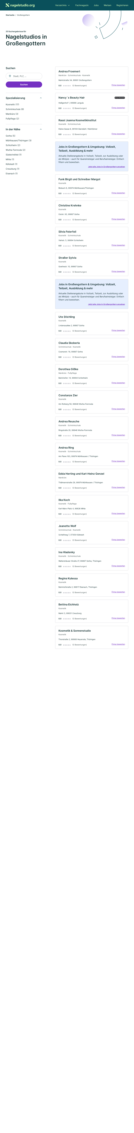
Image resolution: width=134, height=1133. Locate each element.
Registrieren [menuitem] (122, 5)
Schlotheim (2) (13, 145)
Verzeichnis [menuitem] (60, 5)
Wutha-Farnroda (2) (15, 150)
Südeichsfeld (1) (14, 154)
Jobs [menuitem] (96, 5)
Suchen (24, 84)
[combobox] (24, 76)
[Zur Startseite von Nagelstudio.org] (20, 5)
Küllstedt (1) (11, 164)
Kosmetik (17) (12, 104)
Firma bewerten (118, 85)
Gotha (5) (10, 135)
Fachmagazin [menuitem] (81, 5)
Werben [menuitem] (107, 5)
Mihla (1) (10, 159)
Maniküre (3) (12, 114)
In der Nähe (13, 129)
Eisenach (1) (12, 173)
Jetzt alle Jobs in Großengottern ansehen (106, 167)
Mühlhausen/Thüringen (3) (19, 140)
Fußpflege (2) (12, 118)
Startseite (10, 15)
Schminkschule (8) (15, 109)
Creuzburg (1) (12, 168)
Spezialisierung (15, 98)
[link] (91, 78)
